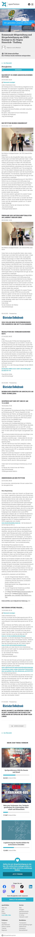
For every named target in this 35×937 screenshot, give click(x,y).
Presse (3, 913)
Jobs (3, 909)
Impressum (22, 928)
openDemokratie (23, 911)
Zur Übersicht (8, 63)
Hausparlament (23, 913)
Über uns (4, 907)
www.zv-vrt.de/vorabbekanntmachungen (14, 636)
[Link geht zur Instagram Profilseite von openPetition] (13, 886)
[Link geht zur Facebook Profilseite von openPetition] (4, 886)
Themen (4, 928)
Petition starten (6, 926)
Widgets (21, 909)
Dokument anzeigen (9, 82)
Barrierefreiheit (23, 930)
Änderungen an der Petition (13, 478)
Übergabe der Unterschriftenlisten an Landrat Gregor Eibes (17, 216)
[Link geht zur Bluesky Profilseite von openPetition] (13, 891)
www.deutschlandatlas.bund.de (11, 523)
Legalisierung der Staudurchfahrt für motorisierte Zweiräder (16, 844)
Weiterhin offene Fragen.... (13, 608)
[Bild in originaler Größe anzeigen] (17, 150)
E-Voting (21, 915)
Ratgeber (4, 923)
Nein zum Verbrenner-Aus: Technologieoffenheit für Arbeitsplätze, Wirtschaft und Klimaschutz (16, 807)
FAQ (20, 907)
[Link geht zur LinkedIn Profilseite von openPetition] (30, 886)
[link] (32, 4)
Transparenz (22, 923)
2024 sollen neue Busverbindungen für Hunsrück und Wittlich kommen (16, 323)
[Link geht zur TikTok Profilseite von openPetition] (22, 886)
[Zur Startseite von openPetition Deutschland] (11, 4)
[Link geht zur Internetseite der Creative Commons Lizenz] (3, 935)
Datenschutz (22, 926)
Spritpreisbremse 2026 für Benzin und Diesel (16, 771)
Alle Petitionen (6, 924)
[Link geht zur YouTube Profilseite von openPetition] (22, 891)
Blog (3, 911)
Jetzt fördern (17, 874)
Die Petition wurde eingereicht (14, 123)
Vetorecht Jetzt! (23, 917)
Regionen (4, 930)
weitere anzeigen (19, 726)
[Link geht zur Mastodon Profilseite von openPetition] (4, 891)
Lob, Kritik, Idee (6, 915)
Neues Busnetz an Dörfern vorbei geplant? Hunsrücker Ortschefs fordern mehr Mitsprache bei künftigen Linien (17, 713)
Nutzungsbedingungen (25, 924)
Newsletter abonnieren (17, 899)
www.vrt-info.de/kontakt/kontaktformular (14, 645)
